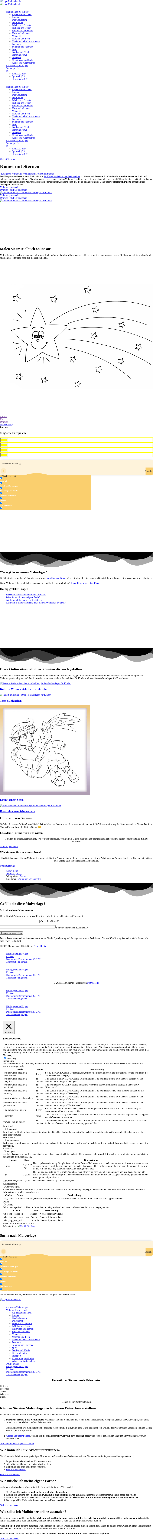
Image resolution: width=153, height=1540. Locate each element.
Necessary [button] (8, 1055)
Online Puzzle (12, 1363)
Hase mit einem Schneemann (17, 811)
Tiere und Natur (19, 54)
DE (7, 71)
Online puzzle (12, 68)
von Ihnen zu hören (56, 578)
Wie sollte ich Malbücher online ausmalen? (26, 594)
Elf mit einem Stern (12, 799)
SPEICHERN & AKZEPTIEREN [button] (19, 1223)
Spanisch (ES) (18, 76)
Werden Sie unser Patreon (18, 1436)
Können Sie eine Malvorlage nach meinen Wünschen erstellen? (36, 602)
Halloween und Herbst (22, 30)
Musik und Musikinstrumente (26, 41)
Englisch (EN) (19, 73)
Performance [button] (9, 1137)
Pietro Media (40, 946)
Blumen (15, 17)
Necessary (11, 1058)
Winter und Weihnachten (23, 63)
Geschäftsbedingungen (16, 962)
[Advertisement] (76, 223)
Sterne (23, 876)
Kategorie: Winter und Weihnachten (18, 173)
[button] (76, 1386)
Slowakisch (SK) (20, 79)
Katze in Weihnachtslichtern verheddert (24, 689)
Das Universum (19, 20)
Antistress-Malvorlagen (17, 65)
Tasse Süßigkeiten (11, 700)
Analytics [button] (7, 1148)
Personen (16, 44)
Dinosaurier (17, 22)
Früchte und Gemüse (22, 25)
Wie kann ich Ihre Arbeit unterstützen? (24, 600)
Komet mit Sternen (45, 173)
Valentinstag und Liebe (23, 60)
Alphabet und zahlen (22, 14)
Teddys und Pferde (21, 52)
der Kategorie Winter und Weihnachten (62, 176)
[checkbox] (15, 479)
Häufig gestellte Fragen (17, 954)
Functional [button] (8, 1126)
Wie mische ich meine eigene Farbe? (23, 597)
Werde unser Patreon (16, 1469)
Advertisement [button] (10, 1183)
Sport (14, 49)
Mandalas (16, 36)
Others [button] (6, 1201)
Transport (16, 57)
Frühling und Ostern (21, 28)
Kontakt (10, 956)
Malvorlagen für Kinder (17, 11)
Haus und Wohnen (21, 33)
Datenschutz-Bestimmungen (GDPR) (23, 959)
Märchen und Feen (21, 38)
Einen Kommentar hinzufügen (85, 583)
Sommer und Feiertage (22, 46)
